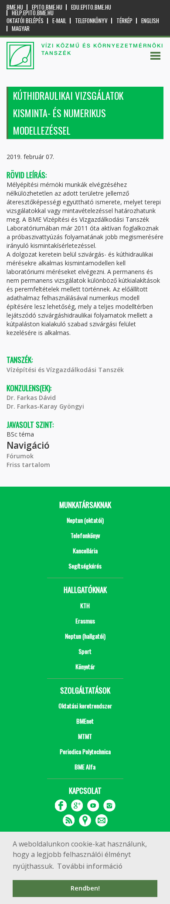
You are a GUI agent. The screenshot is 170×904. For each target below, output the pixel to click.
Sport (85, 651)
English (150, 21)
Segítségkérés (85, 565)
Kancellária (85, 550)
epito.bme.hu (47, 7)
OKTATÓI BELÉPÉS (25, 21)
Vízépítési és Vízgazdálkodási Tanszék (65, 370)
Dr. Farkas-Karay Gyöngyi (45, 406)
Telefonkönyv (91, 21)
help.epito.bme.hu (33, 13)
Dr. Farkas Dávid (31, 397)
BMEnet (85, 720)
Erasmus (85, 620)
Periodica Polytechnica (85, 751)
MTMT (85, 736)
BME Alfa (85, 766)
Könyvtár (85, 666)
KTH (85, 605)
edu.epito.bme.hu (91, 7)
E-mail (59, 21)
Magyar (21, 28)
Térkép (124, 21)
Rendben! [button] (85, 888)
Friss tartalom (28, 464)
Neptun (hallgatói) (85, 635)
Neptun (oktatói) (85, 520)
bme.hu (15, 7)
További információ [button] (89, 866)
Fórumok (20, 456)
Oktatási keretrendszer (85, 705)
